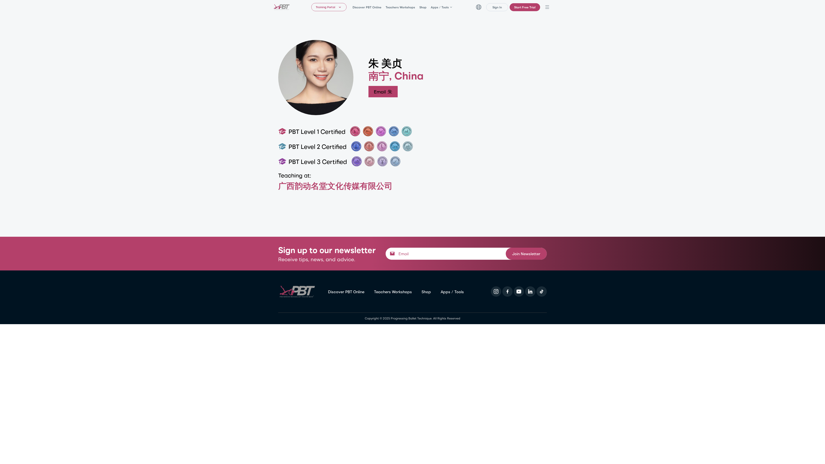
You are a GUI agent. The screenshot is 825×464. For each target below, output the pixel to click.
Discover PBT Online (367, 7)
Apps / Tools (440, 7)
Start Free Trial (525, 7)
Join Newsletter (526, 253)
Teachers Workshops (400, 7)
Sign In (497, 7)
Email (383, 91)
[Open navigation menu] (547, 7)
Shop (422, 7)
